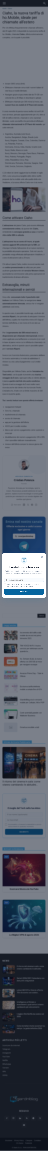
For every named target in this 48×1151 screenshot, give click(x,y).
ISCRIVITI (24, 592)
